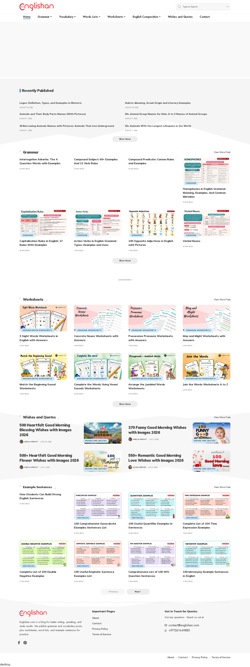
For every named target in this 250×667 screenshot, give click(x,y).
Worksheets (33, 299)
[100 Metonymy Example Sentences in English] (206, 554)
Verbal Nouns (191, 241)
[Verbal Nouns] (206, 223)
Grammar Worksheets (89, 330)
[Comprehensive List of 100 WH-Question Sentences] (152, 554)
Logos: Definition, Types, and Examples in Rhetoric (51, 102)
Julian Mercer (139, 467)
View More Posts (222, 152)
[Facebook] (19, 643)
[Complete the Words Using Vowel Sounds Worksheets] (98, 366)
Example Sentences (37, 487)
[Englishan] (37, 7)
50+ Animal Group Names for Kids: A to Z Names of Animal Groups (166, 114)
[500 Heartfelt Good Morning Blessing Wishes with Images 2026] (103, 433)
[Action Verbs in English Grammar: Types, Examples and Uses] (98, 223)
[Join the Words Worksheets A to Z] (206, 366)
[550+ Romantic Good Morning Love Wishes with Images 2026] (211, 461)
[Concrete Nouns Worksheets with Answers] (98, 318)
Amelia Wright (31, 441)
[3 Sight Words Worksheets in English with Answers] (43, 318)
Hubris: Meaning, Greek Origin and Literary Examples (158, 102)
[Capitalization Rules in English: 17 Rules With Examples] (43, 223)
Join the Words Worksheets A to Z (205, 384)
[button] (125, 139)
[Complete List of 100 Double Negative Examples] (43, 554)
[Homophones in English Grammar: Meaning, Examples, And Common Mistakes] (206, 170)
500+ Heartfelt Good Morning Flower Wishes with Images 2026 (49, 458)
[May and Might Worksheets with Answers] (206, 318)
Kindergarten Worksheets (37, 330)
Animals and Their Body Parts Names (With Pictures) (53, 114)
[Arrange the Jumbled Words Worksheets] (152, 366)
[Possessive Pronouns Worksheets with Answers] (152, 318)
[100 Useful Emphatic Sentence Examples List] (98, 554)
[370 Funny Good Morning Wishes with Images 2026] (211, 433)
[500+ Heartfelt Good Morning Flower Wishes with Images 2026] (103, 461)
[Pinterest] (25, 643)
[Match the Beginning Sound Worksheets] (43, 366)
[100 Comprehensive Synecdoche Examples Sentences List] (98, 505)
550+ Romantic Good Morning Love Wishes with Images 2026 (155, 458)
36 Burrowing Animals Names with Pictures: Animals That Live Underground (67, 125)
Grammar (31, 152)
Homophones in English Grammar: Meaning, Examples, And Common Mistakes (204, 192)
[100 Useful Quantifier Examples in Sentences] (152, 505)
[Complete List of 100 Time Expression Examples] (206, 505)
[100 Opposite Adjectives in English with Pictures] (152, 223)
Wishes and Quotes (39, 417)
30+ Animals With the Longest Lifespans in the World (158, 125)
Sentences (83, 518)
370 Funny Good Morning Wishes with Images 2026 (157, 430)
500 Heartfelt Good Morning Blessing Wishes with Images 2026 (46, 430)
